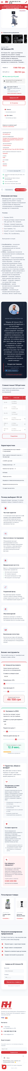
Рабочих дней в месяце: (11, 735)
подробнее (16, 8)
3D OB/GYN (6, 149)
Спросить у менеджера (8, 126)
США (4, 157)
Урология (20, 138)
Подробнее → (6, 918)
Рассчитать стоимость (14, 982)
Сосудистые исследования (10, 138)
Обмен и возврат (20, 189)
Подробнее (14, 436)
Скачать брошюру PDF (15, 170)
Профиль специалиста (12, 370)
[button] (15, 26)
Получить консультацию (15, 374)
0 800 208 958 (11, 881)
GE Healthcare (6, 134)
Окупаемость (9, 189)
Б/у (3, 161)
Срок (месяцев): (8, 688)
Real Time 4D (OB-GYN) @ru (16, 149)
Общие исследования (9, 139)
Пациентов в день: (9, 728)
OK (26, 7)
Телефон (6, 974)
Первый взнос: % (9, 680)
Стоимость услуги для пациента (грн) (12, 720)
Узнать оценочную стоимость (14, 93)
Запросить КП (14, 98)
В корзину (15, 103)
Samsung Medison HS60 (21, 915)
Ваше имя (6, 968)
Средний (5, 153)
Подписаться (14, 1052)
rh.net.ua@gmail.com (9, 1034)
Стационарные (7, 145)
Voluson (5, 165)
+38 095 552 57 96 (10, 1031)
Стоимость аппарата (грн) (11, 673)
